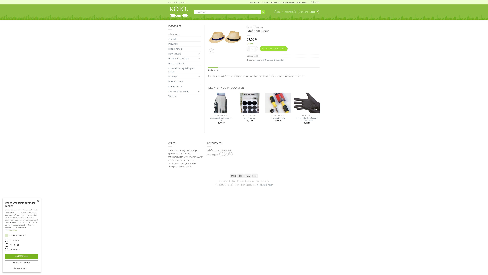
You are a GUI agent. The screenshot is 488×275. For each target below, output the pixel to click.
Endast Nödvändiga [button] (21, 263)
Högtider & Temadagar (178, 58)
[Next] (319, 110)
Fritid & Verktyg (175, 48)
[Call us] (230, 154)
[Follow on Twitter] (316, 2)
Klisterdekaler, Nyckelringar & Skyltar (181, 70)
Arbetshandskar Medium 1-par (221, 119)
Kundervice (254, 2)
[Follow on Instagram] (313, 2)
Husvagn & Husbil (176, 63)
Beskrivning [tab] (213, 70)
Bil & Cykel (173, 43)
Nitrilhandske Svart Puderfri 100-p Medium (306, 119)
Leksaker (280, 60)
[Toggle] (199, 53)
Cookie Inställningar (265, 185)
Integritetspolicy (11, 230)
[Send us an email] (318, 2)
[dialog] (22, 235)
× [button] (38, 201)
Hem (248, 27)
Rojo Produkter (175, 86)
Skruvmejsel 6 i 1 (278, 118)
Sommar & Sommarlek (178, 91)
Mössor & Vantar (175, 81)
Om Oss (265, 2)
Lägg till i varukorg (273, 48)
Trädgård (172, 96)
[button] (285, 12)
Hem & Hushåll (175, 53)
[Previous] (208, 110)
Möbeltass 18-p (249, 118)
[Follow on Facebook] (311, 2)
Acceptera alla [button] (22, 256)
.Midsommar (174, 34)
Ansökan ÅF (301, 2)
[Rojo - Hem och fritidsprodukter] (179, 12)
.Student (172, 39)
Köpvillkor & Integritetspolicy (282, 2)
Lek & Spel (173, 76)
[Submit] (263, 12)
